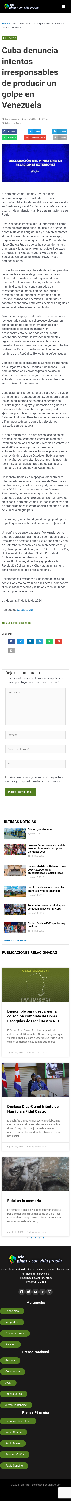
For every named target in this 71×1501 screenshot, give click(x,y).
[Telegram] (42, 1292)
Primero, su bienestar (40, 829)
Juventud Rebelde (16, 1405)
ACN (8, 1382)
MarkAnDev (54, 1484)
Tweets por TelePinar (15, 940)
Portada (6, 23)
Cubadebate (25, 609)
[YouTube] (35, 1292)
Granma (10, 1360)
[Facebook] (21, 1292)
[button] (9, 131)
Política (11, 38)
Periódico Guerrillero (18, 1421)
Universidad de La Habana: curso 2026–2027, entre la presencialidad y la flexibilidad (47, 869)
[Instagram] (49, 1292)
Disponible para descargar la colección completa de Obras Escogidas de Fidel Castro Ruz (33, 1016)
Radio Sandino (14, 1465)
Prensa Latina (13, 1393)
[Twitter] (28, 1292)
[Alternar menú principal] (64, 6)
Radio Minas (13, 1443)
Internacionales (22, 622)
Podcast (10, 1344)
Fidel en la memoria (24, 1201)
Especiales (12, 1311)
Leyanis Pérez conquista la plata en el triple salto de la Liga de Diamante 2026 (47, 848)
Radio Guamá (13, 1432)
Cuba (9, 622)
